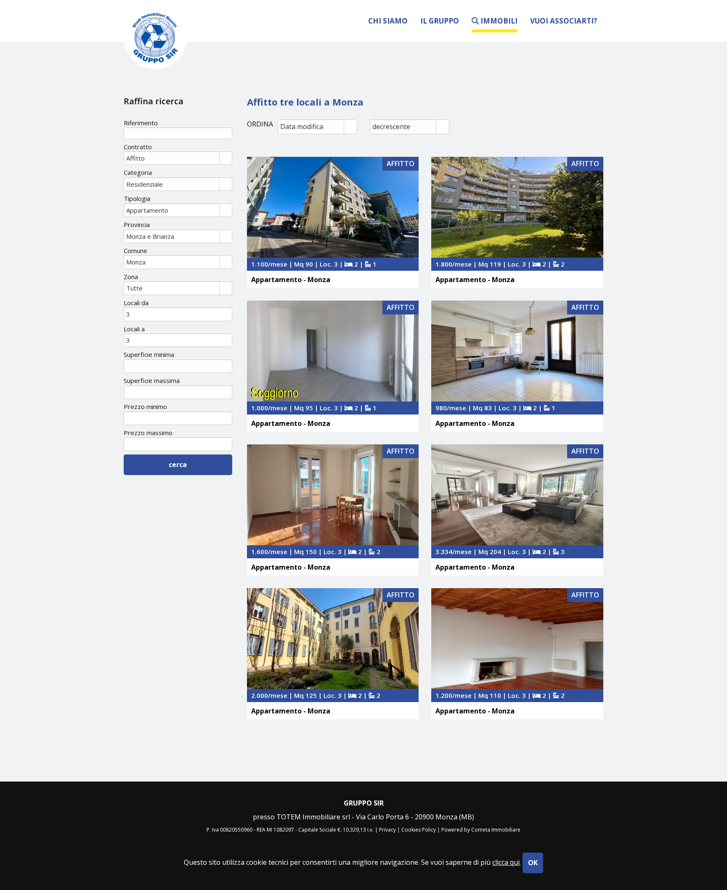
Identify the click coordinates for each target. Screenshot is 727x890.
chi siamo (388, 20)
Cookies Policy (418, 829)
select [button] (350, 127)
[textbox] (178, 133)
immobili (498, 21)
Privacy (387, 829)
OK (533, 862)
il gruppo (439, 20)
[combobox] (311, 126)
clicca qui (506, 862)
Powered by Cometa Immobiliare (480, 829)
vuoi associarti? (563, 20)
